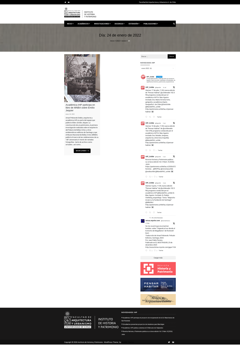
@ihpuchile (158, 87)
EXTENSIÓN (133, 24)
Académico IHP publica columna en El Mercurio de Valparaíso (143, 328)
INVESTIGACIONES (101, 24)
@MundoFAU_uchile (152, 107)
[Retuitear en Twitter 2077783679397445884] (151, 117)
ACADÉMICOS (83, 24)
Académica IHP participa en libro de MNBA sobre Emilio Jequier (80, 108)
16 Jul (164, 87)
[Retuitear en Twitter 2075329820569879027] (151, 150)
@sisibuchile (150, 171)
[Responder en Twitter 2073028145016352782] (147, 176)
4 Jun (164, 183)
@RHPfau (156, 169)
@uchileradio (165, 93)
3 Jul (164, 156)
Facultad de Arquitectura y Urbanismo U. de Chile (157, 2)
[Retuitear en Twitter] (150, 217)
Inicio (69, 24)
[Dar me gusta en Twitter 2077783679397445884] (154, 117)
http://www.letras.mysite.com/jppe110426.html (163, 247)
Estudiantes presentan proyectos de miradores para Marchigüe (143, 324)
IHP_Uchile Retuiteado (157, 218)
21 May (147, 223)
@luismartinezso (165, 220)
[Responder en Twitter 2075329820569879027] (147, 150)
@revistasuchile (167, 169)
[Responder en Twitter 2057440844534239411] (147, 250)
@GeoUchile (165, 104)
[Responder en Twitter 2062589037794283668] (147, 212)
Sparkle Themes (128, 342)
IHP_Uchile (150, 87)
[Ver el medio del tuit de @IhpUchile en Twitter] (152, 111)
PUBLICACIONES (150, 24)
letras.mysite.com (153, 221)
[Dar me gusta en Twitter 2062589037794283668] (154, 212)
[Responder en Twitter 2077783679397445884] (147, 117)
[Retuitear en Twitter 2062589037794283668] (151, 212)
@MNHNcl (149, 202)
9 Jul (164, 123)
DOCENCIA (119, 24)
